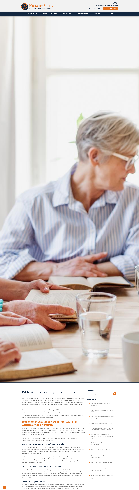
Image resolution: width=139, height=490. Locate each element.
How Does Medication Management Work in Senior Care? (102, 417)
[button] (31, 14)
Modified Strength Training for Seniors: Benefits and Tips (101, 443)
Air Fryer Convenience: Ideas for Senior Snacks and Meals (101, 456)
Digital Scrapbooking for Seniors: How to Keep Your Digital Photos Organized (102, 428)
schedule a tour (110, 8)
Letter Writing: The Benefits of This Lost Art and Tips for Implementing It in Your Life (102, 477)
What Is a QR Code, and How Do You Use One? (102, 450)
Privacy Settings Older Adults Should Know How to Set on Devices (102, 469)
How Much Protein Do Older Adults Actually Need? (100, 404)
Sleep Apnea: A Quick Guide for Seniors (101, 423)
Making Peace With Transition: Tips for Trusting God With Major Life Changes (101, 463)
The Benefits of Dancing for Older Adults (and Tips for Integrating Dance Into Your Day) (102, 436)
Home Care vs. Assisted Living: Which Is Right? (102, 410)
